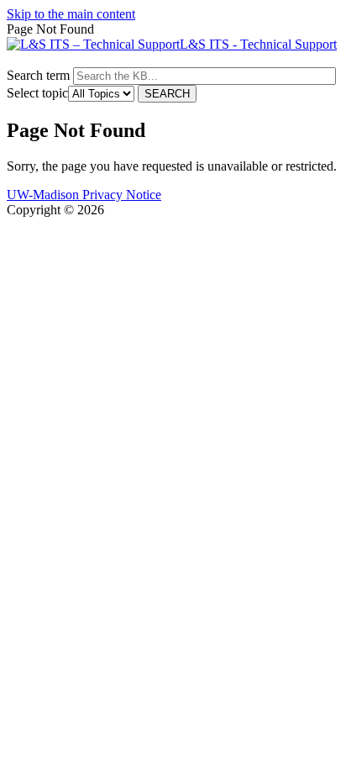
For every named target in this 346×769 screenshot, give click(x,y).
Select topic (37, 93)
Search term (38, 75)
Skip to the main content (71, 14)
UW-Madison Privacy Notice (84, 194)
